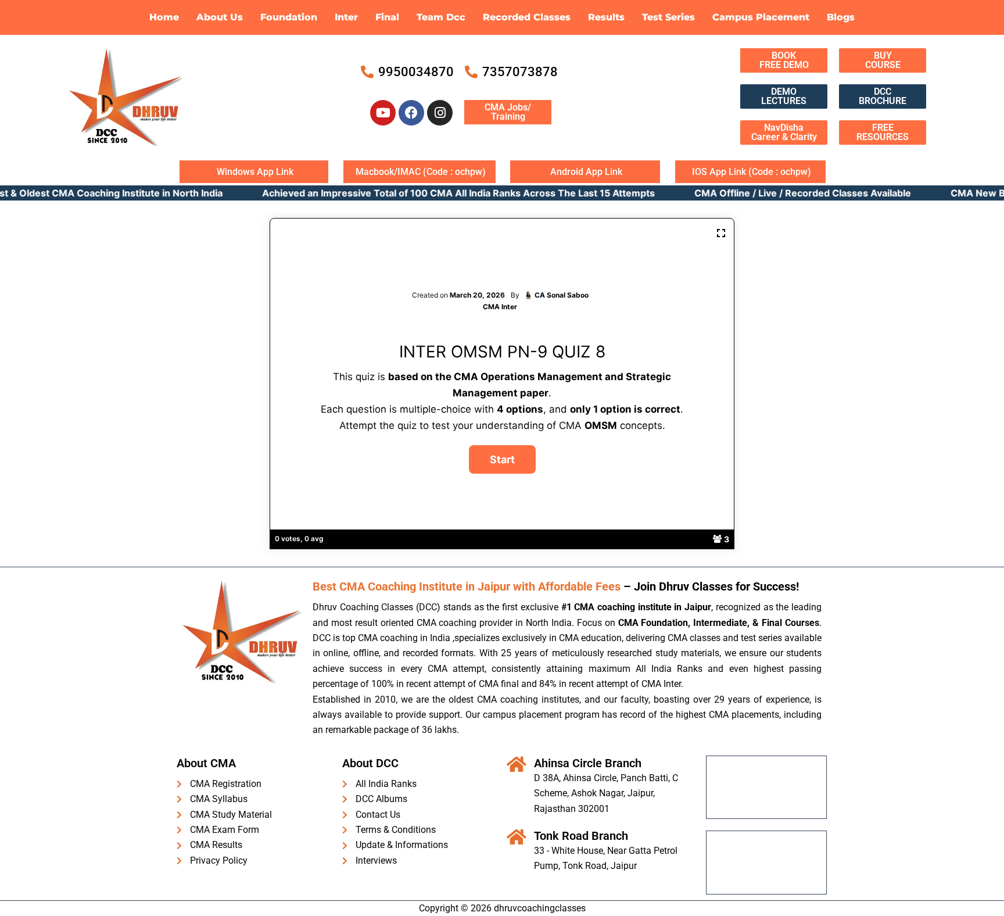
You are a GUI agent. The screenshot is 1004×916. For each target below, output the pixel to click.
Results (606, 17)
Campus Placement (760, 17)
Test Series (668, 17)
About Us (219, 17)
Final (387, 17)
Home (164, 17)
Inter (346, 17)
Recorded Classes (527, 17)
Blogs (841, 17)
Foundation (288, 17)
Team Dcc (441, 17)
